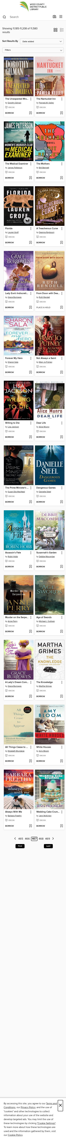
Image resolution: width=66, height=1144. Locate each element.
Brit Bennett (44, 167)
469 (47, 839)
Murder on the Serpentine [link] (17, 617)
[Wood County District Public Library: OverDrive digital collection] (33, 7)
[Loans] (54, 17)
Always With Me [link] (13, 812)
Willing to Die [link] (12, 423)
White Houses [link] (43, 747)
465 (20, 839)
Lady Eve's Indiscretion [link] (17, 293)
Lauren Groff (13, 232)
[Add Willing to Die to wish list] (30, 437)
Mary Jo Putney (45, 362)
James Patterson (15, 167)
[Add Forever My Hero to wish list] (30, 373)
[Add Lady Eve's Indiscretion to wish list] (30, 308)
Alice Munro (44, 427)
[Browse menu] (61, 17)
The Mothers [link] (43, 163)
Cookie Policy (15, 1135)
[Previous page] (15, 839)
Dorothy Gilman (14, 103)
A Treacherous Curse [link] (47, 228)
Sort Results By (10, 41)
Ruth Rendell (44, 297)
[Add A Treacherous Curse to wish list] (61, 243)
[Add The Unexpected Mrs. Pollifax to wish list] (30, 113)
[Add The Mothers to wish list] (61, 178)
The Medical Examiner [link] (16, 163)
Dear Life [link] (41, 423)
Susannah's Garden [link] (46, 552)
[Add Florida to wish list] (30, 243)
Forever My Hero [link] (14, 358)
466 (27, 839)
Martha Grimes (45, 686)
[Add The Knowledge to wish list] (61, 697)
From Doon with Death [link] (48, 293)
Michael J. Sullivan (47, 621)
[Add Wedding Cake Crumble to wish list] (61, 826)
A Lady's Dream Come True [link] (17, 682)
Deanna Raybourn (46, 232)
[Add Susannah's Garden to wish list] (61, 567)
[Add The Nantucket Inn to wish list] (61, 113)
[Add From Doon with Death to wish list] (61, 308)
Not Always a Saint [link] (46, 358)
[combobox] (26, 17)
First (20, 846)
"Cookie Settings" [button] (46, 1123)
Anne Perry (12, 621)
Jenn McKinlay (45, 816)
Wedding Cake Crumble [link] (48, 812)
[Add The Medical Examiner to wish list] (30, 178)
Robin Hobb (13, 556)
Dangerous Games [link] (46, 488)
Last (48, 846)
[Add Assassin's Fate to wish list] (30, 567)
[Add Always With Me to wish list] (30, 826)
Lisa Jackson (13, 427)
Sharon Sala (13, 362)
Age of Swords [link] (44, 617)
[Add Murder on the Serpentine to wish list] (30, 632)
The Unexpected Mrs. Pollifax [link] (17, 99)
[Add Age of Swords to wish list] (61, 632)
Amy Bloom (44, 751)
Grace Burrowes (14, 297)
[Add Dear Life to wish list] (61, 437)
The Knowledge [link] (44, 682)
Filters (8, 50)
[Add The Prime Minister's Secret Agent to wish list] (30, 502)
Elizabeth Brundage (16, 751)
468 (41, 839)
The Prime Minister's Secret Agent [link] (17, 488)
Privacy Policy (28, 1107)
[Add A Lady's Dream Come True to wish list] (30, 697)
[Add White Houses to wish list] (61, 761)
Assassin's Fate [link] (13, 552)
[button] (55, 30)
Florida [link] (8, 228)
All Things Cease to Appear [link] (17, 747)
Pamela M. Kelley (46, 103)
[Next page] (53, 839)
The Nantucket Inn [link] (46, 99)
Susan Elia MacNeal (16, 492)
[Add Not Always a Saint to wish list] (61, 373)
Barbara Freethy (14, 816)
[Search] (4, 16)
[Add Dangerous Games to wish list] (61, 502)
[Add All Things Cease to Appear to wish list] (30, 761)
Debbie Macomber (47, 556)
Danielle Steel (45, 492)
